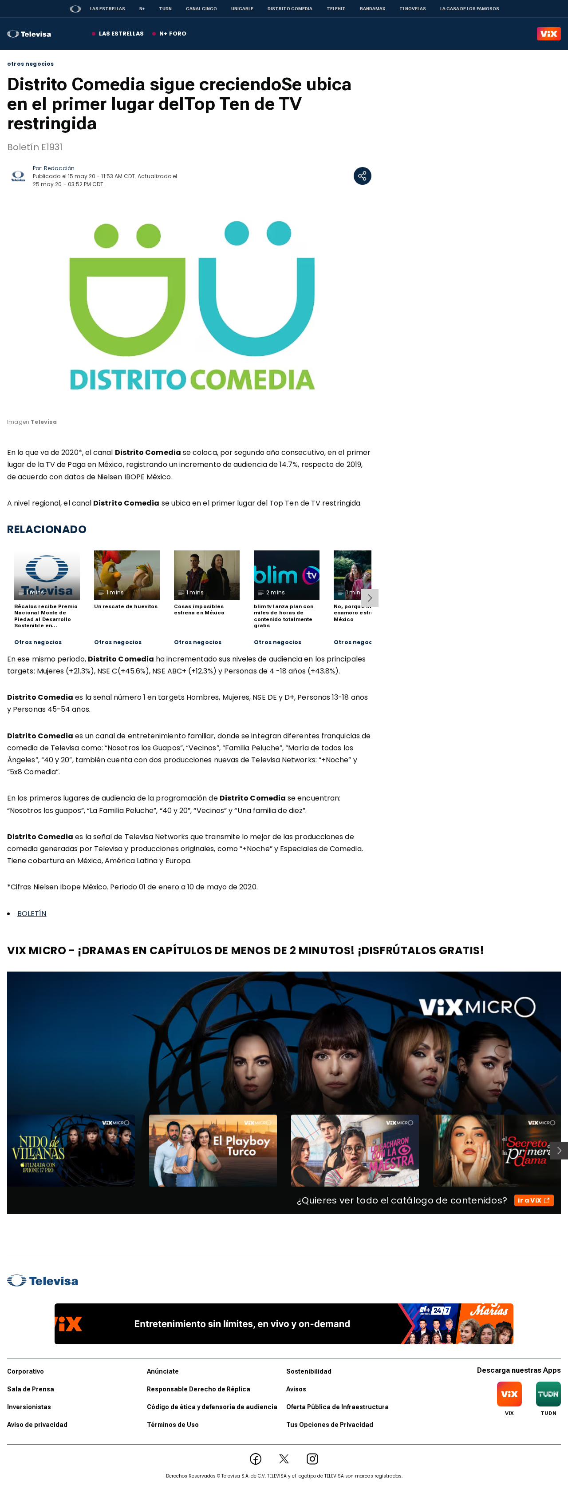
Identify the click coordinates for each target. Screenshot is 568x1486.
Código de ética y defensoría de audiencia (212, 1406)
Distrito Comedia (290, 8)
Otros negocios (38, 642)
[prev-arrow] (1, 1150)
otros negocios (30, 64)
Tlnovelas (412, 8)
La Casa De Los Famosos (469, 8)
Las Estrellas (107, 8)
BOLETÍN (32, 913)
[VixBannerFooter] (284, 1323)
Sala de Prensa (30, 1389)
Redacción (59, 168)
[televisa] (29, 34)
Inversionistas (29, 1406)
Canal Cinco (201, 8)
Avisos (296, 1389)
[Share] (362, 176)
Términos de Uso (173, 1424)
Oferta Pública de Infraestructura (337, 1406)
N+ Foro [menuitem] (172, 33)
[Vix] (549, 33)
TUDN (165, 8)
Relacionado (47, 529)
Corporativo (25, 1371)
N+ (142, 8)
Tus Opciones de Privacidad (329, 1424)
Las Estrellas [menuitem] (121, 33)
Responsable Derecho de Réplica (198, 1389)
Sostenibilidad (308, 1371)
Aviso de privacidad (37, 1424)
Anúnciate (163, 1371)
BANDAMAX (372, 8)
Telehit (336, 8)
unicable (242, 8)
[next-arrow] (370, 598)
